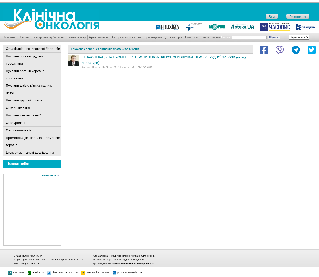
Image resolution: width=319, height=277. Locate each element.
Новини (23, 37)
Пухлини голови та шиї (23, 115)
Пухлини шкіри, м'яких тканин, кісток (29, 89)
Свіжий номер (76, 37)
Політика (191, 37)
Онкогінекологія (18, 108)
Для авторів (173, 37)
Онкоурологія (16, 123)
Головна (9, 37)
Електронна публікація (48, 37)
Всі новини (49, 175)
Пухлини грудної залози (24, 100)
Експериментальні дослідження (30, 152)
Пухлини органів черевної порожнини (25, 74)
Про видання (153, 37)
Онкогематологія (19, 130)
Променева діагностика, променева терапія (33, 141)
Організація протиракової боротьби (33, 48)
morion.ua (18, 272)
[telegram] (296, 49)
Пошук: (226, 37)
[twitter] (312, 49)
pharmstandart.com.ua (65, 272)
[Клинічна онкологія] (51, 28)
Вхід (272, 16)
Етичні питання (211, 37)
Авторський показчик (126, 37)
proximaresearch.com (129, 272)
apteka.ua (38, 272)
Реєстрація (298, 16)
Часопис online (18, 163)
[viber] (280, 49)
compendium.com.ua (97, 272)
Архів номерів (99, 37)
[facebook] (264, 49)
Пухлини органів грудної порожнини (24, 59)
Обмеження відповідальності (136, 263)
